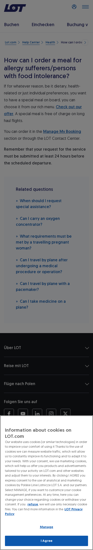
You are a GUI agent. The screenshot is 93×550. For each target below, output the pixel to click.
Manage (46, 527)
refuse (33, 504)
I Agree (46, 541)
